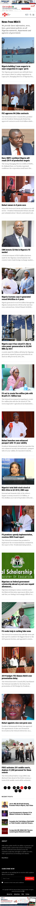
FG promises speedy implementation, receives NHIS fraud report (17, 535)
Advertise (17, 894)
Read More (5, 858)
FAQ (22, 894)
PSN (23, 891)
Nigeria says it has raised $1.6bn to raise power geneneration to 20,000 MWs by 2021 (17, 346)
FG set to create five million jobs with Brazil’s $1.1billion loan (17, 394)
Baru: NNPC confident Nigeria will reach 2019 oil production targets (16, 159)
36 (29, 787)
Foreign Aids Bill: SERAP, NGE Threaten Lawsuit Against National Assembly (21, 831)
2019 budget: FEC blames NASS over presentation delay (17, 677)
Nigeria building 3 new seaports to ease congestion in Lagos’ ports (16, 67)
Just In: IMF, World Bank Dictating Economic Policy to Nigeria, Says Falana (21, 804)
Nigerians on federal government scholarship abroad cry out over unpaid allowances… (18, 584)
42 (16, 790)
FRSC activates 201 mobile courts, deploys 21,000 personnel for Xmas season (16, 770)
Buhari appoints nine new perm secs (17, 723)
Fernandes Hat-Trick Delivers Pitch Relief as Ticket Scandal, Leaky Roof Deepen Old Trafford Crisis (21, 823)
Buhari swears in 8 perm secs (14, 205)
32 (14, 787)
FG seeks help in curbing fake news (16, 631)
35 (25, 787)
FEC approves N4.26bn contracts (15, 113)
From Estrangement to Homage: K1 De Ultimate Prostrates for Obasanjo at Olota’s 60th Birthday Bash (20, 814)
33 (18, 787)
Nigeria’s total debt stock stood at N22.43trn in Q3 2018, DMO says (16, 488)
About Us (9, 894)
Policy (27, 894)
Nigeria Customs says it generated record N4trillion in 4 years (16, 298)
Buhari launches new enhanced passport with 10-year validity (15, 441)
